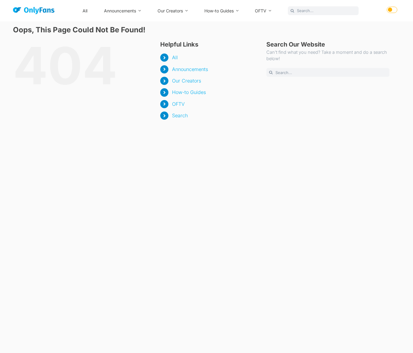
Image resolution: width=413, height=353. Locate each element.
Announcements (190, 69)
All (175, 57)
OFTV (178, 104)
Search (180, 115)
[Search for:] (323, 10)
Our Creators (186, 81)
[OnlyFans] (33, 11)
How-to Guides (189, 92)
